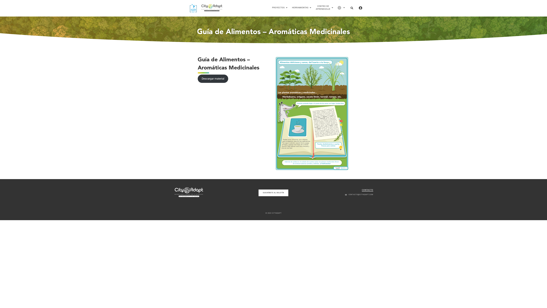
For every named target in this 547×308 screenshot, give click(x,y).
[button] (351, 8)
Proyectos (278, 7)
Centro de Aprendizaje (323, 7)
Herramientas (300, 7)
